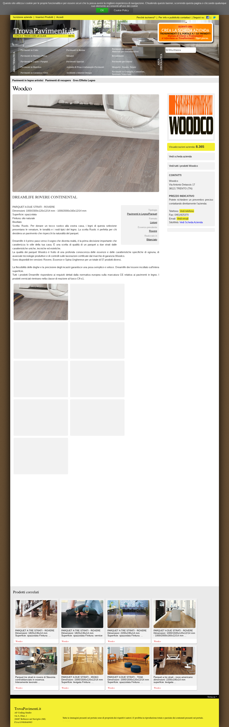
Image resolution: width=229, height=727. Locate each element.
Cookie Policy (121, 10)
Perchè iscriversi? (146, 17)
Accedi (59, 17)
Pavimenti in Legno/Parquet (142, 213)
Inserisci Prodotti (44, 17)
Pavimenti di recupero (58, 80)
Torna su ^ (212, 696)
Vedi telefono (187, 211)
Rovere (153, 231)
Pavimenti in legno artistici (28, 80)
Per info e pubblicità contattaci (174, 17)
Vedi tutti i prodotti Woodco (183, 165)
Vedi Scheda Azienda (191, 222)
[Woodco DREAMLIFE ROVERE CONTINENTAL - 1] (41, 319)
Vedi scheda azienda (180, 156)
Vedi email (182, 218)
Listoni (153, 222)
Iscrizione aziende (22, 17)
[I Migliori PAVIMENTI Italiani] (44, 36)
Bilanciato (152, 239)
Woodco (22, 88)
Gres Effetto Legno (84, 80)
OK (102, 10)
